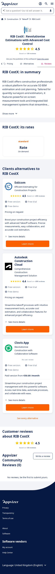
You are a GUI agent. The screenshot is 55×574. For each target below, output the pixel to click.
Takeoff (25, 19)
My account (7, 547)
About (5, 528)
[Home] (2, 19)
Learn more (27, 243)
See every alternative (27, 418)
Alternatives (28, 63)
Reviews (47, 63)
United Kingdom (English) (29, 565)
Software (6, 533)
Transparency (8, 513)
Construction (12, 19)
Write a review (43, 456)
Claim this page (43, 59)
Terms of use (7, 518)
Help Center (7, 552)
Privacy (5, 507)
